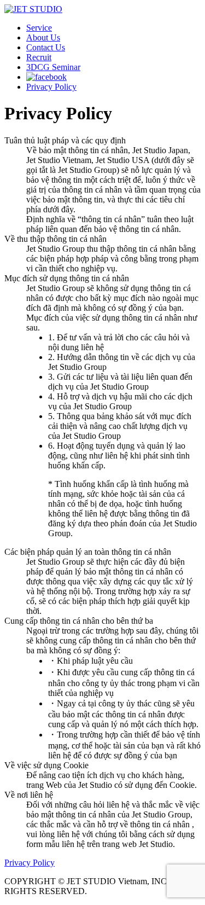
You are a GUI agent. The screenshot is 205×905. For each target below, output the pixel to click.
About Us (43, 37)
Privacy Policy (51, 86)
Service (39, 27)
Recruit (38, 57)
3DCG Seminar (53, 67)
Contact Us (45, 47)
